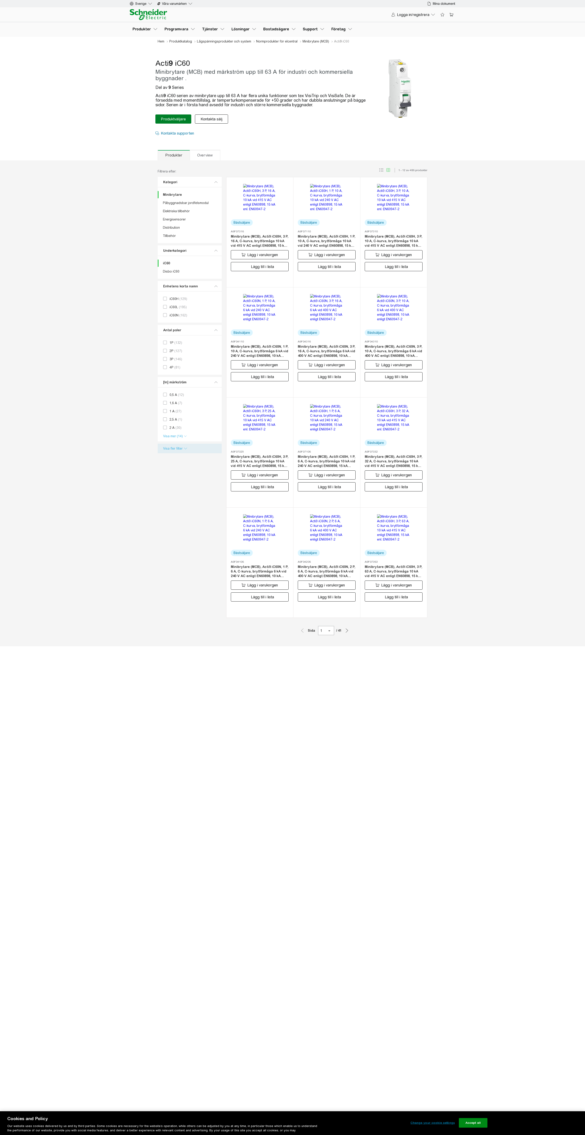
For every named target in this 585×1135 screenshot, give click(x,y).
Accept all (473, 1122)
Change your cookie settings (432, 1122)
